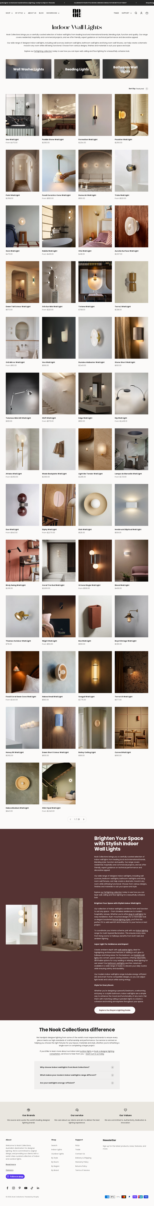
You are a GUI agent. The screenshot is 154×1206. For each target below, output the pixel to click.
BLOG (41, 13)
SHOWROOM (51, 13)
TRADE (116, 13)
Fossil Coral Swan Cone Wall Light (21, 696)
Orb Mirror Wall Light (15, 362)
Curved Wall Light (123, 752)
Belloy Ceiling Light (87, 752)
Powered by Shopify (32, 1197)
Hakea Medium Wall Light (17, 808)
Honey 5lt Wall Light (15, 752)
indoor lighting (142, 930)
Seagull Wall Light (86, 696)
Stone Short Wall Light (125, 362)
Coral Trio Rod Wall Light (53, 585)
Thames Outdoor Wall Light (18, 641)
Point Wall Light (13, 195)
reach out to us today (95, 1054)
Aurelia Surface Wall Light (126, 251)
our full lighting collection (111, 892)
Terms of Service (82, 1170)
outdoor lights (86, 1051)
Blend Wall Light (122, 585)
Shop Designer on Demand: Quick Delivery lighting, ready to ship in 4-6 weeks (124, 3)
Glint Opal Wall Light (51, 808)
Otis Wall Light (84, 251)
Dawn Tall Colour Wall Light (18, 306)
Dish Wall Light (85, 529)
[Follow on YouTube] (25, 1188)
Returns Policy (81, 1166)
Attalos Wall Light (14, 474)
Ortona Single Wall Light (89, 585)
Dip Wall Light (121, 418)
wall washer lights (125, 950)
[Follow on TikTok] (32, 1188)
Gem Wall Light (12, 251)
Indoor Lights (56, 1149)
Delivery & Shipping (83, 1158)
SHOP (8, 13)
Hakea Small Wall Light (52, 696)
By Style (54, 1158)
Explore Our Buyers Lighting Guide (114, 1010)
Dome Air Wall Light (87, 195)
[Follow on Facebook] (7, 1188)
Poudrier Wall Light (123, 139)
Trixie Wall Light (122, 195)
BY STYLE (19, 13)
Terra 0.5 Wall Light (123, 696)
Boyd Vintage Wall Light (125, 641)
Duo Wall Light (12, 529)
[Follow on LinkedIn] (38, 1188)
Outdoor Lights (57, 1154)
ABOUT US (32, 13)
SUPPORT (125, 13)
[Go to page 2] (84, 819)
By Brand (55, 1170)
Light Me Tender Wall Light (90, 474)
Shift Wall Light (49, 418)
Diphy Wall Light (49, 529)
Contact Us (80, 1154)
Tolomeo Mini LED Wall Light (18, 418)
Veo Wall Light (48, 362)
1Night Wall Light (49, 641)
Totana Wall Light (86, 306)
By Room (55, 1162)
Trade (77, 1149)
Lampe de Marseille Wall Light (128, 474)
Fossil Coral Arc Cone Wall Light (56, 195)
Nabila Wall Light (49, 251)
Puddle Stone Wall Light (53, 139)
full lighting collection (43, 51)
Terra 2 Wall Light (123, 306)
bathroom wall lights (116, 963)
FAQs (77, 1145)
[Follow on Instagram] (13, 1188)
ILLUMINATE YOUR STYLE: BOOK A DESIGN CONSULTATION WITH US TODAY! (50, 3)
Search (54, 1145)
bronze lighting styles (121, 919)
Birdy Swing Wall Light (16, 585)
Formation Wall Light (87, 139)
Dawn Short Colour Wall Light (55, 752)
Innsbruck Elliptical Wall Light (128, 529)
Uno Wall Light (12, 139)
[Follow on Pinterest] (19, 1188)
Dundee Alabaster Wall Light (91, 362)
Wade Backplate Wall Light (54, 474)
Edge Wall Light (85, 418)
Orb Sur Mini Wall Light (52, 306)
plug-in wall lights (136, 914)
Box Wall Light (84, 641)
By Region (55, 1166)
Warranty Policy (81, 1162)
